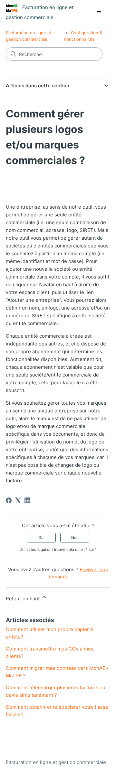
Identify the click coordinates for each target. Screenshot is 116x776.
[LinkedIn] (27, 500)
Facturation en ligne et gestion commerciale (56, 762)
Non (75, 537)
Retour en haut (23, 599)
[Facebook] (9, 500)
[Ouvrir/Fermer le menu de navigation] (98, 11)
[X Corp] (18, 500)
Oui (41, 537)
